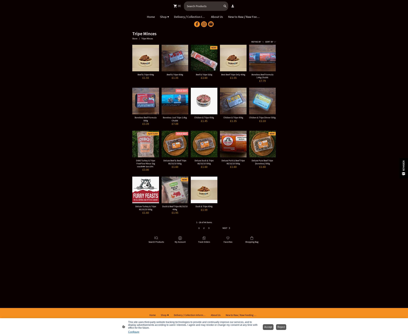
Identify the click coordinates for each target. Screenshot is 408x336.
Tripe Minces (147, 38)
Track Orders (204, 241)
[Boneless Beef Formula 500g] (145, 101)
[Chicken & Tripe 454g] (204, 101)
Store (134, 38)
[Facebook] (197, 24)
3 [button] (208, 228)
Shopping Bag (251, 241)
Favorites (228, 241)
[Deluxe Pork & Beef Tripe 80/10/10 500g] (233, 144)
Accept (268, 327)
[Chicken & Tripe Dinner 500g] (262, 101)
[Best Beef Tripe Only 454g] (233, 58)
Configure (133, 332)
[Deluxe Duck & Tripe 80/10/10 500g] (204, 144)
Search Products (156, 241)
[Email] (211, 24)
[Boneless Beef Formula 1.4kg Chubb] (262, 58)
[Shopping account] (233, 6)
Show (404, 168)
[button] (226, 228)
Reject (281, 327)
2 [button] (203, 228)
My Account (180, 241)
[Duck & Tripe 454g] (204, 190)
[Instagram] (204, 24)
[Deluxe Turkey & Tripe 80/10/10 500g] (145, 190)
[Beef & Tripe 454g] (145, 58)
